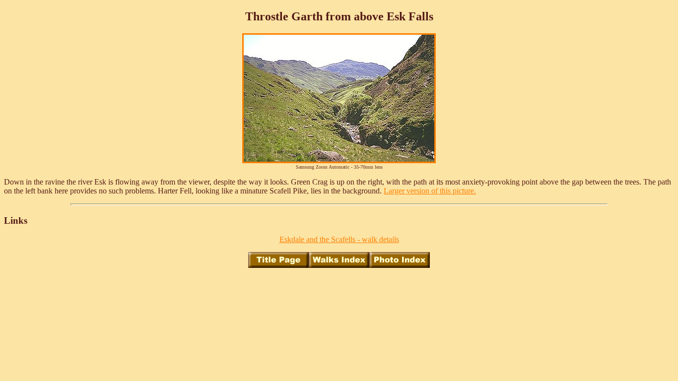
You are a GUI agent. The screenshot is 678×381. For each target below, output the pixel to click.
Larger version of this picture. (430, 191)
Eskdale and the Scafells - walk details (339, 239)
